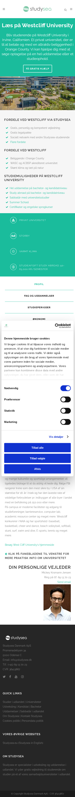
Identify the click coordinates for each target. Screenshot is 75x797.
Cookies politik (11, 720)
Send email (64, 582)
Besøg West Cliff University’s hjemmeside (29, 544)
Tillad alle (37, 447)
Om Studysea (11, 716)
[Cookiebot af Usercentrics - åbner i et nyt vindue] (55, 325)
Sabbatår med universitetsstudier (29, 197)
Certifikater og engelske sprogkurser (31, 207)
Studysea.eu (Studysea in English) (23, 742)
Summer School (19, 202)
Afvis (37, 468)
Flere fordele (18, 142)
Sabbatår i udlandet (32, 711)
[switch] (65, 399)
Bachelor (36, 706)
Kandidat (23, 706)
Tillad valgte (37, 458)
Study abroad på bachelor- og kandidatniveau (37, 192)
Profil (39, 284)
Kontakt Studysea (31, 716)
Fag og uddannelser (39, 295)
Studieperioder (39, 307)
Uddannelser (10, 711)
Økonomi (39, 319)
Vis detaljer (56, 436)
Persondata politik (32, 720)
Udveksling (9, 706)
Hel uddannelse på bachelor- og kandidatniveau (38, 188)
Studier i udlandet (13, 701)
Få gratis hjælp (37, 68)
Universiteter (33, 701)
